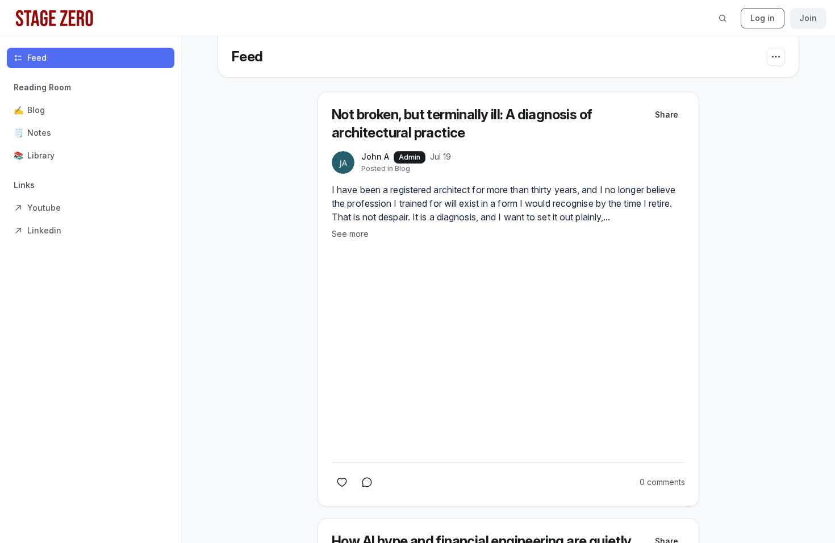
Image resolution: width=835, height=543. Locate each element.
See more (350, 234)
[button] (90, 121)
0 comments (662, 482)
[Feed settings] (776, 57)
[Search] (722, 18)
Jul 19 (440, 156)
